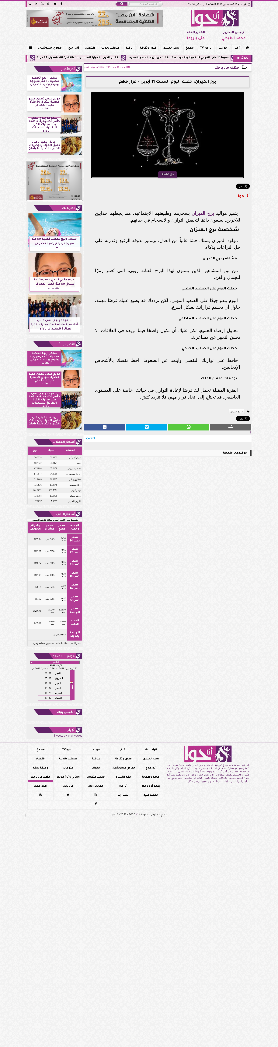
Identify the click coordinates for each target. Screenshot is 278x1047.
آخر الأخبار (68, 69)
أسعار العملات (64, 442)
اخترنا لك (68, 208)
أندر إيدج (73, 48)
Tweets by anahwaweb (68, 736)
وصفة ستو (40, 768)
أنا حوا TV (206, 48)
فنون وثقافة (148, 48)
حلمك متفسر (96, 777)
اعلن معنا (40, 786)
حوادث (223, 48)
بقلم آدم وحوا (151, 786)
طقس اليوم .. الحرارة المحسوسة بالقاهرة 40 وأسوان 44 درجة (113, 57)
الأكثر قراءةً (67, 344)
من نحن (68, 786)
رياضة (130, 48)
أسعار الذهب (65, 514)
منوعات (68, 768)
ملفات (96, 768)
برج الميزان (203, 213)
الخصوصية (150, 795)
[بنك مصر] (95, 18)
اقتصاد (90, 48)
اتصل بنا (123, 795)
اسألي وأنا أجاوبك (68, 777)
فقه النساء (123, 777)
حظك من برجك (226, 68)
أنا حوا (123, 786)
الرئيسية (151, 750)
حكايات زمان (95, 786)
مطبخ (190, 48)
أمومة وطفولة (150, 777)
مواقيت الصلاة (64, 656)
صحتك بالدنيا (110, 48)
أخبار (237, 48)
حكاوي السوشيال (50, 48)
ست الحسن (171, 48)
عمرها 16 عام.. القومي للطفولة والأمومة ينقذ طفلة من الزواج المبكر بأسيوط (213, 57)
